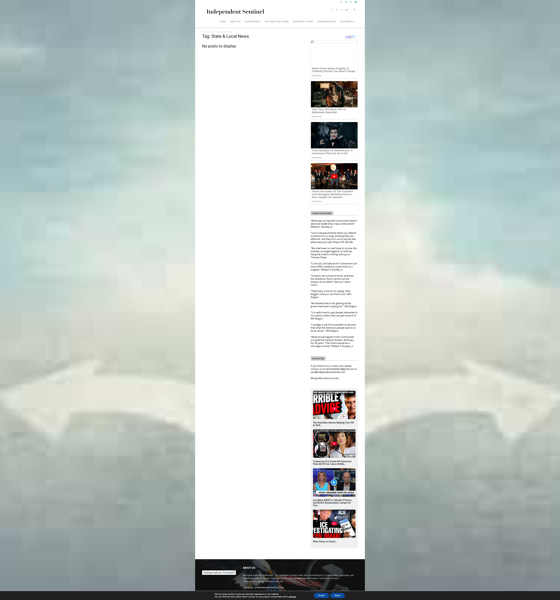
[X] (351, 2)
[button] (354, 10)
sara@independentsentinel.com (269, 587)
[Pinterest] (346, 2)
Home (223, 21)
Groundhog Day (326, 21)
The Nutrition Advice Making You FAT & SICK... (333, 424)
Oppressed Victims (303, 21)
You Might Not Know (277, 21)
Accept (321, 595)
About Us (235, 21)
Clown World (252, 21)
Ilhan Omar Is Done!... (325, 541)
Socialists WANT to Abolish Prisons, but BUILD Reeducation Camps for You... (332, 503)
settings (292, 596)
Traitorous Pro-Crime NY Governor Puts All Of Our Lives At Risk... (332, 462)
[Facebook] (341, 2)
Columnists (346, 21)
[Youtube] (356, 2)
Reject (337, 595)
